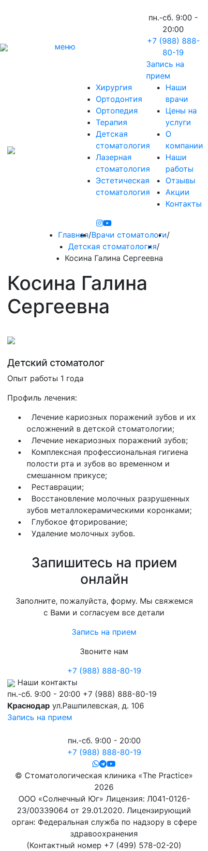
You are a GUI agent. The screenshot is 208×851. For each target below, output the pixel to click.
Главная (73, 235)
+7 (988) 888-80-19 (104, 670)
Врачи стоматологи (129, 235)
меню (65, 46)
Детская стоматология (112, 246)
